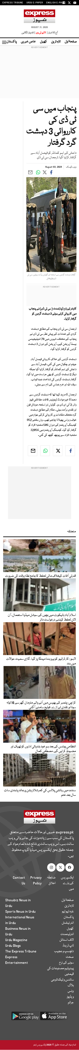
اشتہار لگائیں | (28, 33)
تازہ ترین (55, 41)
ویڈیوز (70, 996)
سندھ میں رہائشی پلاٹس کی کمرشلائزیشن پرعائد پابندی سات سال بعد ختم (40, 793)
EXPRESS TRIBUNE (13, 2)
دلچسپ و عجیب (64, 951)
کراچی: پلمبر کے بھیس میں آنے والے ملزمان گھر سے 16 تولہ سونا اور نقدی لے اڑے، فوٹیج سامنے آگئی (41, 705)
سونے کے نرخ (66, 962)
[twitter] (58, 450)
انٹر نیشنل (68, 923)
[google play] (25, 1017)
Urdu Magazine (16, 940)
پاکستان (12, 41)
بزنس (71, 991)
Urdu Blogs (13, 945)
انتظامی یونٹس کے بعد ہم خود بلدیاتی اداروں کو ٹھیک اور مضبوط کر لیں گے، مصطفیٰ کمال (43, 749)
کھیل (43, 41)
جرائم (71, 1002)
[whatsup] (45, 450)
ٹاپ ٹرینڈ (68, 945)
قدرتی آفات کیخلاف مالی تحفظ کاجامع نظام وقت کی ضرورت (40, 576)
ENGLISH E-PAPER (56, 2)
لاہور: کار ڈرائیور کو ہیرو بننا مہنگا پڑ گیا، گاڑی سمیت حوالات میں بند (41, 661)
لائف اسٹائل (66, 940)
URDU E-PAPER (35, 2)
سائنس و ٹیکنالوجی (62, 979)
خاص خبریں (28, 41)
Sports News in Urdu (20, 911)
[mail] (32, 450)
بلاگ (71, 985)
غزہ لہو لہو (68, 911)
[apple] (54, 1017)
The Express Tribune (20, 951)
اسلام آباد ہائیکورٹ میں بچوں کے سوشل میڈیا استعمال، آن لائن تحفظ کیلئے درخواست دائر (42, 617)
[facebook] (70, 450)
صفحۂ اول (71, 41)
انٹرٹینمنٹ (67, 934)
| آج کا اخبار (52, 33)
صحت (70, 957)
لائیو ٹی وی (41, 33)
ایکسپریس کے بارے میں (67, 883)
